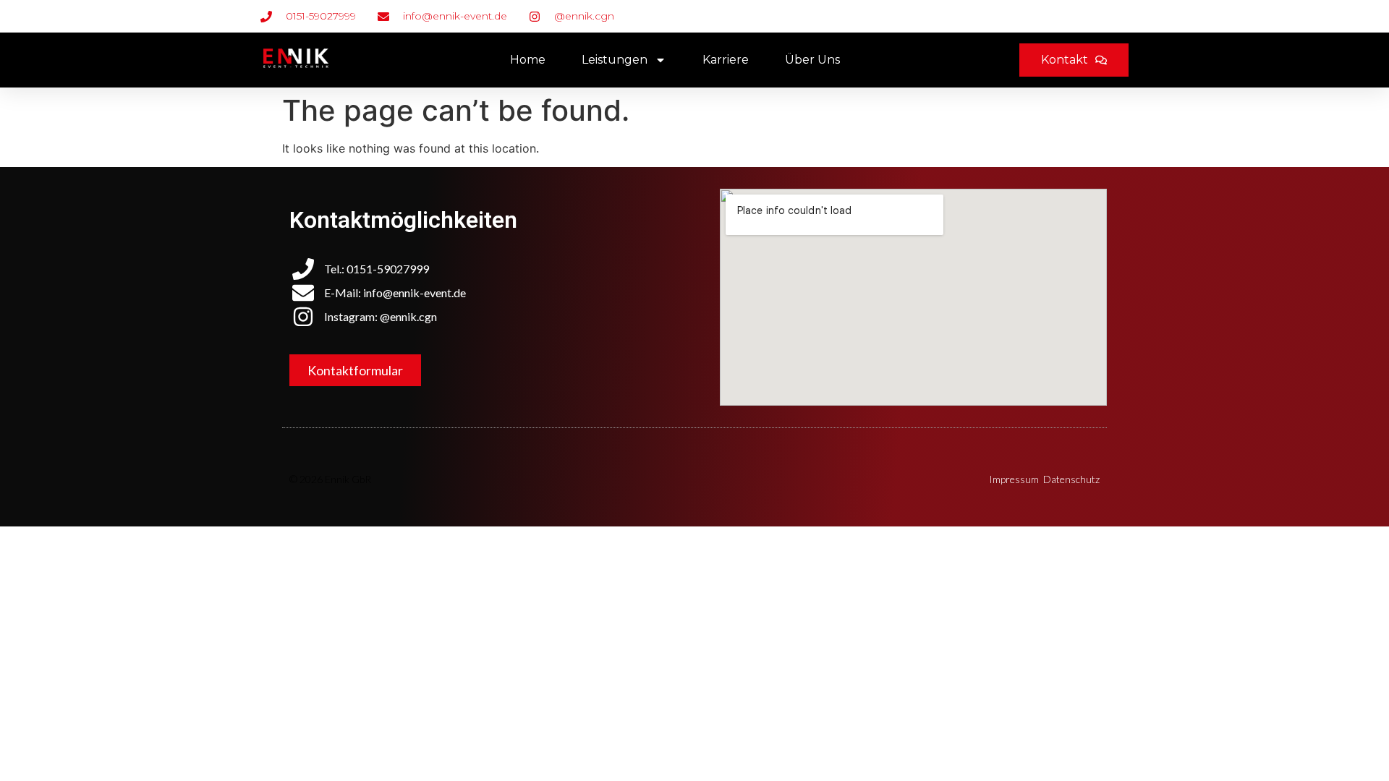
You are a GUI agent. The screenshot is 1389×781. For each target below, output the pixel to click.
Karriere (725, 60)
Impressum (1014, 479)
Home (527, 60)
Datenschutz (1071, 479)
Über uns (812, 60)
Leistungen (614, 60)
